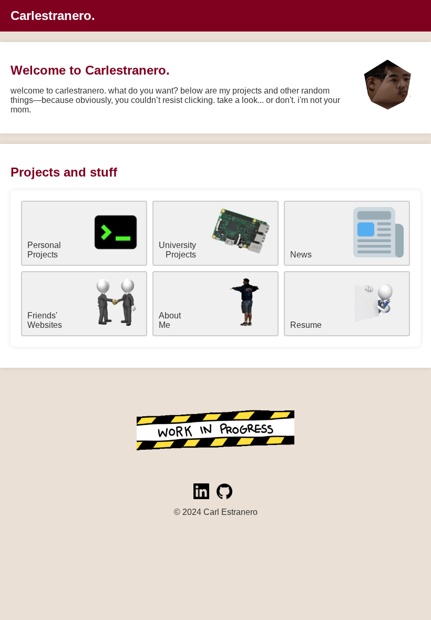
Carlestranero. (53, 15)
